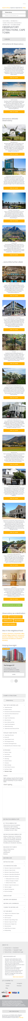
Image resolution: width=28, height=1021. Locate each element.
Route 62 (7, 737)
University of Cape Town (14, 236)
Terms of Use (7, 952)
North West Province (10, 767)
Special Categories (9, 889)
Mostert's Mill (14, 135)
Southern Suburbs (15, 24)
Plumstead (5, 638)
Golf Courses (8, 917)
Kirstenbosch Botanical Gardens (12, 711)
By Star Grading (8, 891)
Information (14, 21)
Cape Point (7, 716)
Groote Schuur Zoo (14, 548)
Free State (7, 754)
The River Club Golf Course (14, 93)
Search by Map (7, 895)
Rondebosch (12, 638)
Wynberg (5, 640)
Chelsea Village (14, 413)
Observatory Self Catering (10, 827)
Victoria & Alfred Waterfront (12, 713)
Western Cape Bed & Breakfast (12, 874)
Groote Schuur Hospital (14, 59)
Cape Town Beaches (10, 718)
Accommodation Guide (10, 865)
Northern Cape (8, 769)
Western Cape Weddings (10, 899)
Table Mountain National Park (12, 728)
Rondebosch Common (14, 169)
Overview (7, 39)
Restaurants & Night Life (10, 924)
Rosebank (19, 638)
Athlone (4, 633)
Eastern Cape (8, 752)
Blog (7, 988)
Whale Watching (9, 726)
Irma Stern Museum (14, 580)
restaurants (19, 620)
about (5, 617)
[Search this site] (19, 4)
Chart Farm (14, 379)
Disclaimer (16, 948)
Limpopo (7, 763)
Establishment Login (18, 952)
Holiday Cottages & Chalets (12, 828)
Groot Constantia (14, 514)
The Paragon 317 (9, 665)
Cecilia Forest (14, 345)
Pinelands (21, 637)
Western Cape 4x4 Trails (11, 922)
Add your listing (14, 1011)
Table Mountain (8, 707)
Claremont (10, 633)
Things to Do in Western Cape (12, 913)
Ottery (16, 637)
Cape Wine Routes (9, 735)
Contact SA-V (7, 948)
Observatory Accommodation (11, 825)
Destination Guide (8, 862)
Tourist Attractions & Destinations (12, 23)
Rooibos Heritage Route (10, 743)
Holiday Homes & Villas (11, 830)
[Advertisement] (14, 802)
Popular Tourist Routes (10, 733)
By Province (6, 750)
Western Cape (6, 24)
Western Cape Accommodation (12, 868)
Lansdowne (21, 635)
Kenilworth (14, 635)
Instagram (19, 983)
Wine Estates (8, 720)
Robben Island (8, 709)
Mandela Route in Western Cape (13, 745)
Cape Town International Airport (14, 278)
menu (21, 4)
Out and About (7, 911)
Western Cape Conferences (11, 903)
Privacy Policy (7, 950)
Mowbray (5, 637)
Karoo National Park (9, 722)
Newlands (11, 637)
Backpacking (8, 930)
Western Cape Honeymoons (12, 885)
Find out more (14, 77)
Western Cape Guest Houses (12, 872)
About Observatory (8, 849)
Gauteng (7, 758)
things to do (7, 620)
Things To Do (7, 850)
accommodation (15, 617)
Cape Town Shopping (14, 311)
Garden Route (8, 756)
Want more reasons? (18, 977)
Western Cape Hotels (10, 870)
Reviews (5, 854)
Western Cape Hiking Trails (11, 919)
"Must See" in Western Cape (10, 705)
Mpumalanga (8, 765)
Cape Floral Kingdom (10, 724)
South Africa (6, 21)
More (13, 674)
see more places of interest (12, 605)
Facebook (8, 983)
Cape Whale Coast (9, 739)
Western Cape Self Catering (12, 876)
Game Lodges (8, 887)
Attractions (6, 852)
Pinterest (19, 985)
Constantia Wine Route (14, 446)
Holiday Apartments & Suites (12, 878)
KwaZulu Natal (8, 761)
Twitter (7, 985)
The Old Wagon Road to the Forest (14, 204)
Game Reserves (8, 915)
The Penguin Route (9, 741)
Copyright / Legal (17, 950)
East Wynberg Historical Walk (14, 480)
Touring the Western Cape (10, 907)
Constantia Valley (19, 633)
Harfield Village (6, 635)
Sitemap (21, 1017)
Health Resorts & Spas (10, 928)
